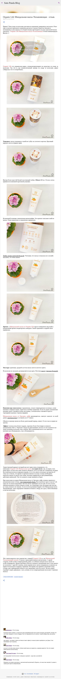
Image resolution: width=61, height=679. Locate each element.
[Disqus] (30, 606)
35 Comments (11, 19)
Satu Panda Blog (12, 2)
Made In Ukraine (18, 576)
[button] (4, 22)
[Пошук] (59, 3)
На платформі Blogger (31, 674)
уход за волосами (8, 576)
